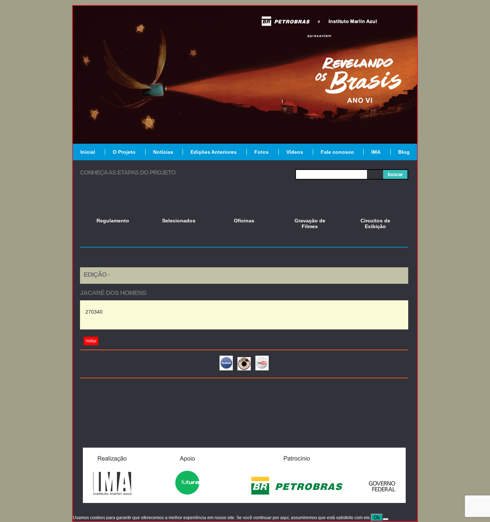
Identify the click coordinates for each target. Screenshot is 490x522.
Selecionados (178, 220)
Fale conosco (337, 152)
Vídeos (294, 152)
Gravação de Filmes (310, 223)
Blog (404, 152)
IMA (376, 152)
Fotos (261, 152)
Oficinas (244, 220)
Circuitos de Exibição (375, 223)
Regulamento (112, 220)
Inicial (87, 152)
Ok (377, 517)
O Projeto (124, 152)
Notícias (163, 152)
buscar (395, 174)
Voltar (90, 340)
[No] (385, 519)
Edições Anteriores (213, 152)
